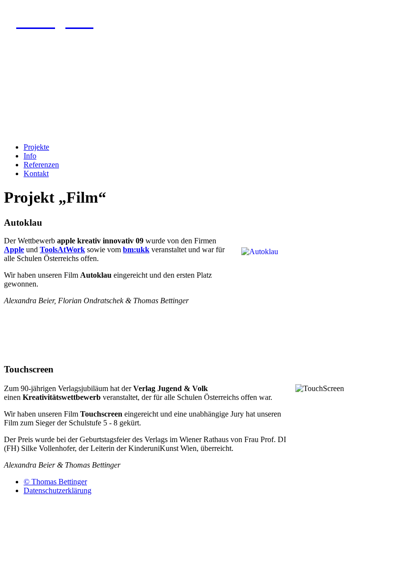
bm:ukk (136, 249)
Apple (14, 249)
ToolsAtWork (62, 249)
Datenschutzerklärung (57, 490)
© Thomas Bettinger (55, 481)
